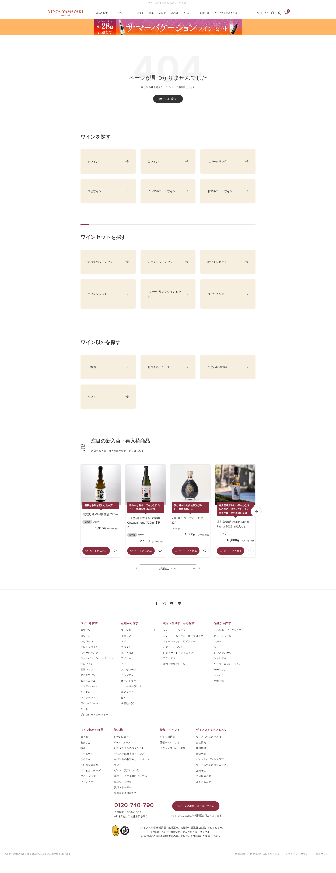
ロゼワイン (86, 641)
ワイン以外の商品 (92, 729)
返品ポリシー (323, 853)
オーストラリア (130, 680)
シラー (217, 646)
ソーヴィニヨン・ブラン (228, 663)
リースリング (221, 669)
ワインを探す (89, 623)
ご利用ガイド (203, 776)
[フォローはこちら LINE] (179, 603)
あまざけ (85, 742)
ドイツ (125, 641)
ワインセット (122, 13)
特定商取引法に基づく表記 (265, 853)
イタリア (126, 635)
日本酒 (84, 736)
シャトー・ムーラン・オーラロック (183, 635)
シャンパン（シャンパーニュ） (98, 658)
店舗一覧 (204, 13)
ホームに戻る (168, 98)
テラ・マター (170, 658)
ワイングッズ (88, 776)
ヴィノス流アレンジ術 (126, 770)
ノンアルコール (89, 686)
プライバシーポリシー (297, 853)
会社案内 (201, 742)
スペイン (126, 646)
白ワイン (85, 635)
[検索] (272, 13)
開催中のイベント (170, 742)
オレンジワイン (89, 646)
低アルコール (88, 680)
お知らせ (201, 770)
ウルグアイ (127, 675)
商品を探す (102, 13)
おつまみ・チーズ (90, 770)
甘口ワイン (86, 663)
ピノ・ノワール (223, 635)
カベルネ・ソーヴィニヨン (229, 629)
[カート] (286, 13)
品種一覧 (219, 680)
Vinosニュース (122, 742)
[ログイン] (279, 13)
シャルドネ (220, 658)
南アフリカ (127, 691)
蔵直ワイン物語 (123, 781)
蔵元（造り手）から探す (179, 623)
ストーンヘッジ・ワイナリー (179, 641)
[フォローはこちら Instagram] (164, 603)
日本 (125, 697)
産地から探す (129, 623)
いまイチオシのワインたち (129, 747)
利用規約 (240, 853)
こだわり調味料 (89, 764)
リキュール (86, 753)
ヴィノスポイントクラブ (210, 759)
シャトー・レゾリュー (175, 629)
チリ (123, 663)
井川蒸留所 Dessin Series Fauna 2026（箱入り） (233, 524)
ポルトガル (127, 652)
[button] (115, 551)
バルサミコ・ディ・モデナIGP (189, 520)
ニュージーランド (131, 686)
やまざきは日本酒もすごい (129, 753)
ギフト (140, 13)
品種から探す (222, 623)
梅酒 (83, 747)
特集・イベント (170, 729)
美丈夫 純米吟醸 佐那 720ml (100, 514)
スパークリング (89, 652)
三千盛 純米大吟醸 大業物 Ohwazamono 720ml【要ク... (143, 522)
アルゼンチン (128, 669)
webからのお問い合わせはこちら (195, 805)
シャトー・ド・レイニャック (179, 652)
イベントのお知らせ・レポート (131, 759)
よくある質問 (203, 781)
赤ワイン (85, 629)
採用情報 (201, 747)
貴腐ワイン (86, 669)
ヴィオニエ (220, 675)
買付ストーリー (123, 787)
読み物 (174, 13)
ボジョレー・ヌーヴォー (94, 714)
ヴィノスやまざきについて (213, 729)
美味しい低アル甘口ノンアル (130, 776)
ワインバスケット (90, 703)
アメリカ (126, 658)
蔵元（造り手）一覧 (174, 663)
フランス (126, 629)
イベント (187, 13)
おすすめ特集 (167, 736)
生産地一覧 (127, 703)
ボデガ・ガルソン (173, 646)
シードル (85, 691)
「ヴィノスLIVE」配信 (173, 747)
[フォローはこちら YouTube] (172, 603)
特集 (151, 13)
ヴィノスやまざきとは (225, 13)
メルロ (217, 641)
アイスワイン (88, 675)
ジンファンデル (223, 652)
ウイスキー (86, 759)
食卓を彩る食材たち (125, 792)
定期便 (162, 13)
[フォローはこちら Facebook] (156, 603)
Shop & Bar (121, 736)
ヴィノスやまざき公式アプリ (212, 764)
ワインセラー (88, 781)
